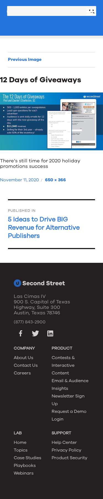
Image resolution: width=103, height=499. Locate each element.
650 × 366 (55, 180)
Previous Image (24, 60)
